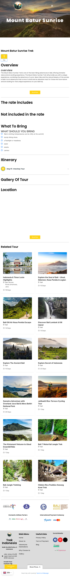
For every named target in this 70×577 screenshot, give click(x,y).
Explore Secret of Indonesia (50, 363)
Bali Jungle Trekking (12, 485)
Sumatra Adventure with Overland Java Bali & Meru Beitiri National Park (17, 403)
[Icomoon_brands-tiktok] (65, 540)
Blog (37, 545)
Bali (6, 282)
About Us (22, 541)
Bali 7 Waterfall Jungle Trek (50, 444)
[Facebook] (55, 540)
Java (7, 287)
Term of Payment (42, 541)
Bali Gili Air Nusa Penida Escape (17, 322)
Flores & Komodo (11, 284)
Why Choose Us (24, 550)
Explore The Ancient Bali (14, 363)
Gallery (21, 554)
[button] (52, 5)
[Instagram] (60, 540)
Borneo (11, 282)
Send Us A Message (43, 573)
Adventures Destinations (23, 546)
